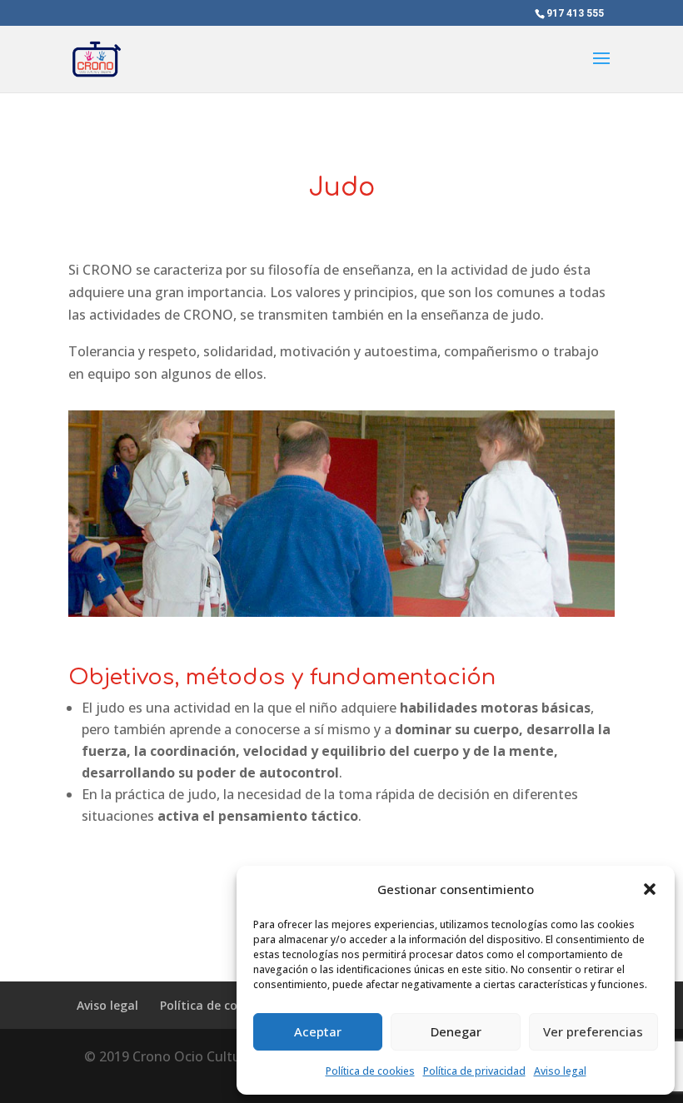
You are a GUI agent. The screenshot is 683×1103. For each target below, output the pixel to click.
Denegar (456, 1031)
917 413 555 (575, 13)
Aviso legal (560, 1071)
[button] (649, 889)
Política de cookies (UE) (226, 1005)
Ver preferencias (593, 1031)
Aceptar (318, 1031)
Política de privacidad (474, 1071)
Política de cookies (370, 1071)
